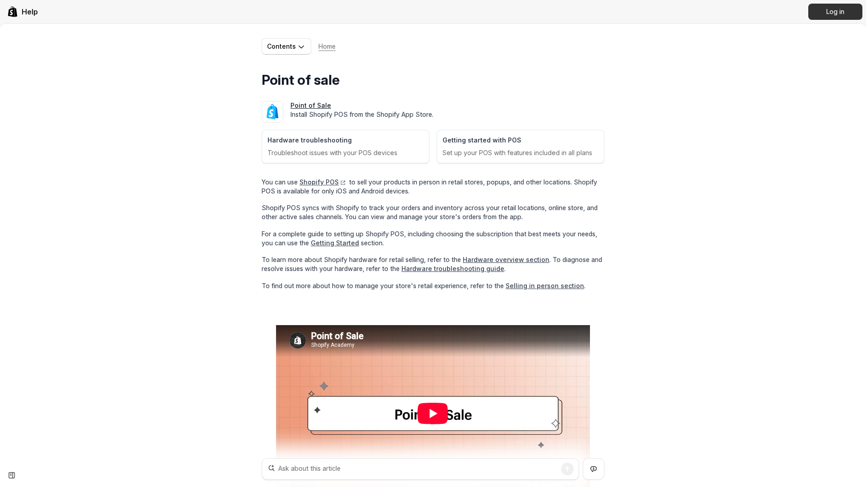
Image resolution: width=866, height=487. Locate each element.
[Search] (567, 469)
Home (327, 46)
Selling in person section (545, 285)
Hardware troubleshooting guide (452, 268)
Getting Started (335, 243)
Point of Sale (310, 105)
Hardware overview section (506, 259)
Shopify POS (319, 182)
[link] (22, 11)
